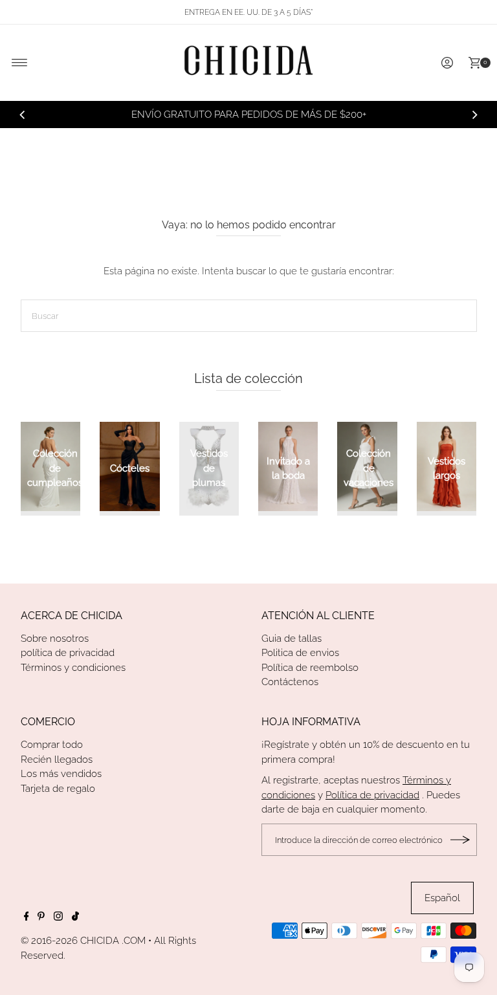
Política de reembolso (310, 667)
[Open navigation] (20, 63)
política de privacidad (68, 653)
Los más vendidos (61, 774)
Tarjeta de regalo (58, 788)
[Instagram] (58, 917)
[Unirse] (461, 840)
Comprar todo (52, 744)
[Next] (474, 114)
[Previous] (23, 114)
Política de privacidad (372, 795)
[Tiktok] (75, 917)
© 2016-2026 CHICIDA (70, 940)
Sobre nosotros (55, 638)
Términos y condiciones (73, 667)
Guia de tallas (291, 638)
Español (442, 898)
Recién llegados (57, 759)
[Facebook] (26, 917)
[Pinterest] (41, 917)
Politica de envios (300, 653)
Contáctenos (289, 682)
